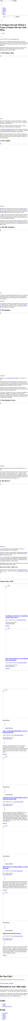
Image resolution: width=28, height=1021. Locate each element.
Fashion (4, 9)
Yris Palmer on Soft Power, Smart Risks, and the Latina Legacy (16, 616)
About (4, 1003)
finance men (9, 129)
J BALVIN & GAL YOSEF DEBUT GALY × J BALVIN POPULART (15, 798)
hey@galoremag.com (7, 1006)
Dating (4, 10)
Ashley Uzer (16, 39)
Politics (4, 14)
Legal (4, 1005)
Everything (5, 1013)
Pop (3, 12)
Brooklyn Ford (9, 47)
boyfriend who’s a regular (12, 378)
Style (4, 1014)
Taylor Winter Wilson (21, 620)
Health (4, 11)
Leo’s (24, 125)
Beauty (4, 7)
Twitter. (26, 571)
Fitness (4, 1018)
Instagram (20, 571)
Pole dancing (3, 563)
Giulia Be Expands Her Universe (12, 933)
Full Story (7, 625)
